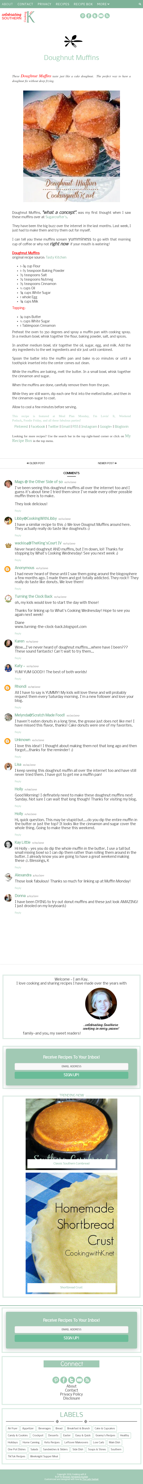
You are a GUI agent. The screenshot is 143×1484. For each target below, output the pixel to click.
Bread (59, 1428)
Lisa (18, 765)
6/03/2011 (32, 896)
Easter (67, 1435)
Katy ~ (20, 666)
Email (66, 427)
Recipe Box (83, 4)
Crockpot (38, 1435)
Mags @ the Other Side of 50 (39, 482)
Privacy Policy (71, 1395)
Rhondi (20, 687)
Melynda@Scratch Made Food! (40, 715)
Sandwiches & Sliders (55, 1449)
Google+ (106, 427)
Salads (34, 1449)
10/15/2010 (32, 642)
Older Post (37, 463)
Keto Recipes (52, 1442)
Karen (19, 641)
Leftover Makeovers (76, 1442)
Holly (19, 789)
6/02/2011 (38, 875)
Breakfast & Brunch (78, 1428)
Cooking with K (79, 1474)
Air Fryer (12, 1428)
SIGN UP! (71, 1075)
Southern (116, 1449)
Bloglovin (122, 427)
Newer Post (106, 463)
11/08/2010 (30, 789)
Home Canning (31, 1442)
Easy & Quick (83, 1435)
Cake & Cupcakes (105, 1428)
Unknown (22, 740)
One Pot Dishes (17, 1449)
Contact (25, 4)
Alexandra (23, 875)
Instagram (89, 427)
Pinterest (21, 427)
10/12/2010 (64, 519)
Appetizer (28, 1428)
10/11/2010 (70, 482)
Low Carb (98, 1442)
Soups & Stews (97, 1449)
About (7, 4)
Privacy (44, 4)
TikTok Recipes (16, 1456)
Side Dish (78, 1449)
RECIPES (62, 4)
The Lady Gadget (90, 1479)
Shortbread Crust (71, 1287)
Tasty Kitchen (56, 257)
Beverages (45, 1428)
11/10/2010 (30, 814)
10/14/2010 (60, 597)
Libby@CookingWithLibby (36, 519)
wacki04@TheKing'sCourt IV (38, 543)
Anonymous (24, 568)
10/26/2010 (29, 765)
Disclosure (71, 1399)
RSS (75, 427)
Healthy (124, 1435)
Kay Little (23, 843)
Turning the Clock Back (33, 597)
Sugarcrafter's (56, 217)
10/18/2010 (34, 687)
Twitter (53, 427)
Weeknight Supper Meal (44, 1456)
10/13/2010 (69, 543)
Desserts (53, 1435)
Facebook (38, 427)
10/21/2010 (38, 740)
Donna (20, 896)
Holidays (13, 1442)
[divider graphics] (71, 1366)
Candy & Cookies (18, 1435)
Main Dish (114, 1442)
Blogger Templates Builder (75, 1477)
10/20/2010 (72, 715)
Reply (18, 511)
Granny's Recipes (105, 1435)
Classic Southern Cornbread (71, 1163)
